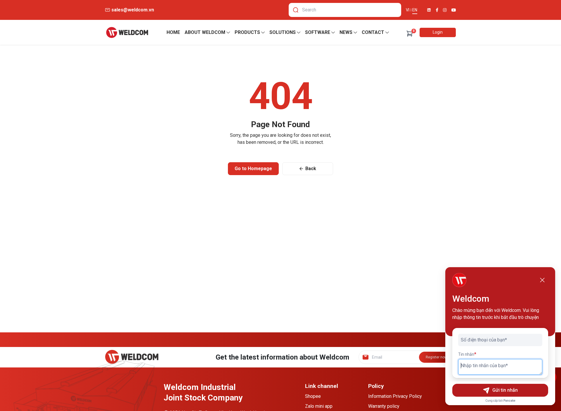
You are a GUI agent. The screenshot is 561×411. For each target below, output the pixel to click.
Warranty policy (383, 406)
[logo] (127, 32)
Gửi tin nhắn (505, 390)
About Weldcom (205, 32)
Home (173, 32)
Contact (373, 32)
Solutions (282, 32)
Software (317, 32)
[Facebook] (437, 10)
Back (310, 168)
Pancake (509, 400)
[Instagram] (445, 10)
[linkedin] (429, 10)
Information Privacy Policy (395, 396)
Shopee (313, 396)
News (346, 32)
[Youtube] (453, 10)
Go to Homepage (253, 168)
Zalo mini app (319, 406)
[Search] (295, 10)
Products (247, 32)
